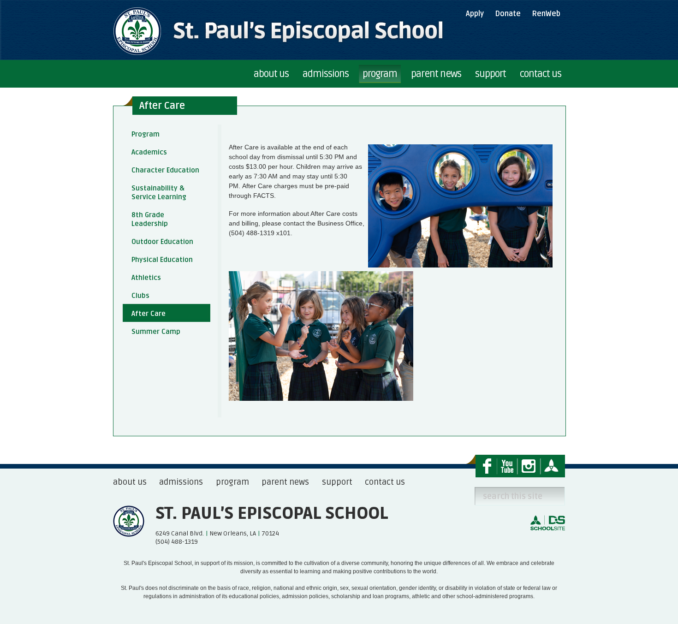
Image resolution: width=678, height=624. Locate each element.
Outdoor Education (162, 242)
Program (145, 134)
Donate (508, 13)
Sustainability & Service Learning (158, 192)
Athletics (146, 277)
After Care (148, 313)
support (337, 482)
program (232, 482)
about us (130, 482)
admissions (181, 482)
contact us (385, 482)
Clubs (140, 295)
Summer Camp (155, 331)
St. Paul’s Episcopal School (271, 514)
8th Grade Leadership (149, 219)
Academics (149, 152)
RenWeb (546, 13)
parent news (285, 482)
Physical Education (162, 260)
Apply (475, 13)
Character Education (165, 170)
